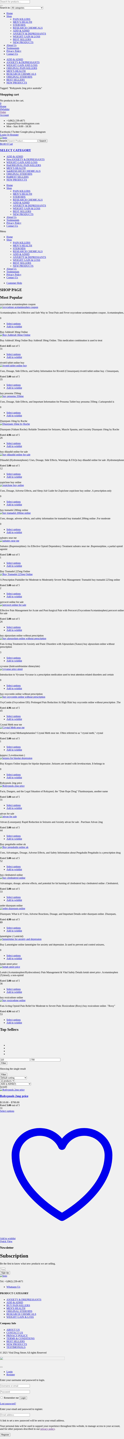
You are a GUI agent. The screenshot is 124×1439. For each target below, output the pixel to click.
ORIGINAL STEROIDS (19, 76)
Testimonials (12, 48)
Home (9, 13)
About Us (11, 45)
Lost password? (8, 1403)
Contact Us (12, 54)
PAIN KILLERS (21, 19)
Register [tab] (10, 1374)
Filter (3, 1063)
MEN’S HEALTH (22, 22)
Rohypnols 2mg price (14, 1096)
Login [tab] (9, 1371)
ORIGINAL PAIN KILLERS (21, 68)
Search (3, 140)
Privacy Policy (13, 51)
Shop (9, 16)
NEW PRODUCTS (23, 42)
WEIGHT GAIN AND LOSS (21, 65)
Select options (13, 323)
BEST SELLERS (22, 39)
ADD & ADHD (21, 30)
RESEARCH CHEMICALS (28, 27)
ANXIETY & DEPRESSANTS (29, 33)
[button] (0, 103)
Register (5, 1435)
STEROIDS (19, 25)
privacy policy (47, 1429)
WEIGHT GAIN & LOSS (26, 36)
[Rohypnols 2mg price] (12, 1089)
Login (23, 1398)
